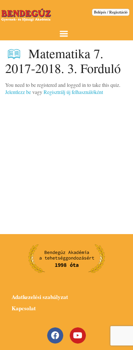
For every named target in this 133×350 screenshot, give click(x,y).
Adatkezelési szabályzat (40, 297)
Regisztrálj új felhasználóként (73, 91)
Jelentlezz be (18, 91)
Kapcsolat (24, 308)
